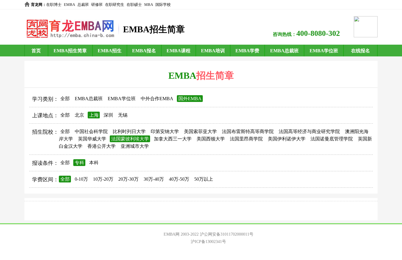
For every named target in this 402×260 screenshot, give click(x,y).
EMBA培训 (213, 50)
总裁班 (83, 4)
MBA (148, 4)
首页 (36, 50)
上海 (94, 115)
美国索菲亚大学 (200, 131)
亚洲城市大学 (135, 146)
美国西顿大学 (211, 138)
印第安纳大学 (165, 131)
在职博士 (54, 4)
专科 (79, 162)
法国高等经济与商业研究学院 (309, 131)
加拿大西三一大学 (173, 138)
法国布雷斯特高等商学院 (248, 131)
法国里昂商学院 (246, 138)
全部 (65, 98)
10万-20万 (103, 179)
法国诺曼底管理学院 (331, 138)
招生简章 (215, 75)
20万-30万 (128, 179)
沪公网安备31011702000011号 (226, 234)
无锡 (122, 115)
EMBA (69, 4)
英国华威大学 (92, 138)
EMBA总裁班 (284, 50)
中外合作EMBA (157, 98)
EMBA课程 (178, 50)
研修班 (97, 4)
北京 (79, 115)
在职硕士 (134, 4)
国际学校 (163, 4)
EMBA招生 (110, 50)
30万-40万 (154, 179)
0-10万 (81, 179)
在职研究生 (114, 4)
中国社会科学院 (91, 131)
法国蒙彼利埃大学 (130, 138)
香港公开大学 (101, 146)
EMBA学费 (247, 50)
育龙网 (36, 4)
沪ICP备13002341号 (208, 241)
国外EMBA (190, 98)
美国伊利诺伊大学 (286, 138)
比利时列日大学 (129, 131)
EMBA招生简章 (70, 50)
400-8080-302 (318, 33)
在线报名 (360, 50)
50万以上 (203, 179)
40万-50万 (179, 179)
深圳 (108, 115)
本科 (94, 162)
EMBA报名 (144, 50)
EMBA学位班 (324, 50)
